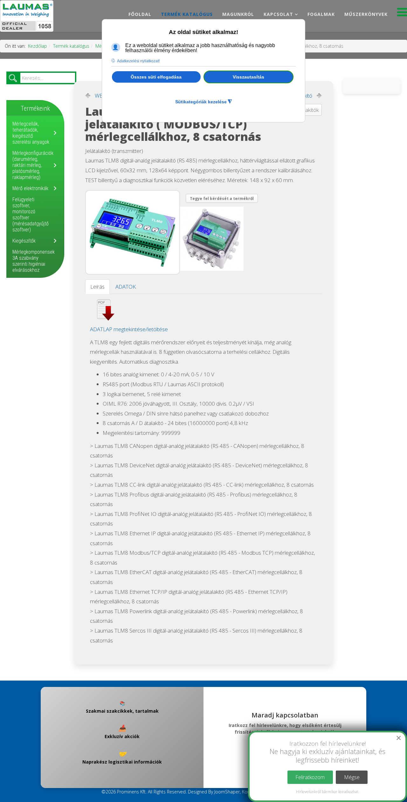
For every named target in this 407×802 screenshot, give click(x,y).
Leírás (97, 286)
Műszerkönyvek (366, 14)
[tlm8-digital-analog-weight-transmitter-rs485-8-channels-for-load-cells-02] (213, 239)
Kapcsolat (278, 14)
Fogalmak (321, 14)
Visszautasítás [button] (248, 76)
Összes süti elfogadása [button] (156, 76)
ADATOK (125, 286)
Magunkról (238, 14)
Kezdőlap (37, 46)
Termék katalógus (187, 14)
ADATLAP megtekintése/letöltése (129, 329)
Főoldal (139, 14)
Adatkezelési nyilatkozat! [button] (138, 61)
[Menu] (402, 14)
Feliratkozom (310, 777)
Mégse (352, 777)
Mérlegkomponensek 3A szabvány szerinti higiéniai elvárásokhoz (33, 261)
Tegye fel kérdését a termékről (222, 198)
